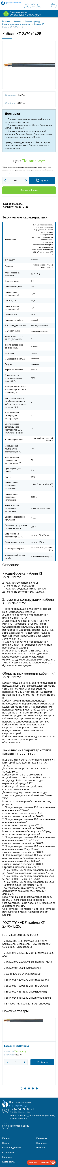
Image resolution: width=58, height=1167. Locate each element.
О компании (8, 1152)
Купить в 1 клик (29, 190)
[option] (29, 1054)
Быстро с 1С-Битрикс (39, 1162)
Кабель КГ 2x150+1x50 (16, 1046)
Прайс (5, 1143)
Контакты (7, 1157)
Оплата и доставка (11, 1147)
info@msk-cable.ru (19, 1125)
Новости (40, 1147)
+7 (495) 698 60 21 (22, 1109)
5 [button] (37, 1088)
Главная (6, 21)
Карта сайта (8, 1161)
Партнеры (41, 1143)
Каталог (6, 1138)
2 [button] (25, 1088)
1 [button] (21, 1088)
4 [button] (33, 1088)
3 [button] (29, 1088)
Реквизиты (41, 1138)
